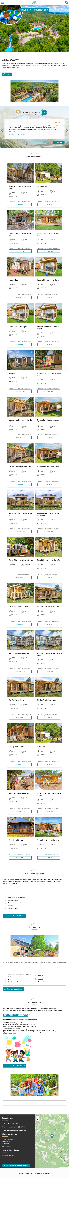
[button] (65, 368)
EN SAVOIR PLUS (20, 204)
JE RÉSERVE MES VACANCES (14, 916)
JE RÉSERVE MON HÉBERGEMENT (15, 1165)
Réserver (7, 74)
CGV (32, 1173)
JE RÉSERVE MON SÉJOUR (13, 989)
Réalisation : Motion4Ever (42, 1173)
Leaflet (61, 1167)
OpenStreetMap (66, 1167)
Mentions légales (24, 1173)
